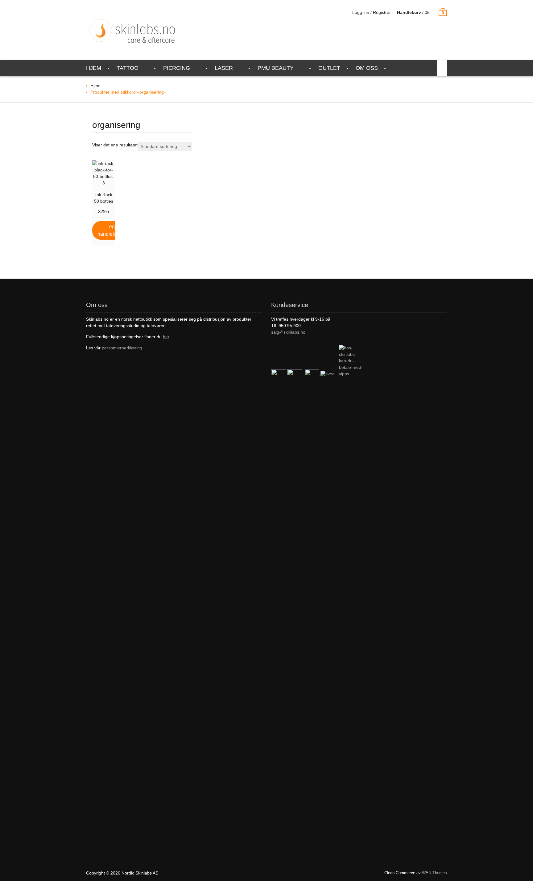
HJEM (93, 68)
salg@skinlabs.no (288, 332)
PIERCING (176, 68)
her (166, 336)
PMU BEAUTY (276, 68)
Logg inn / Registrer (371, 12)
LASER (224, 68)
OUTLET (329, 68)
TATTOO (127, 68)
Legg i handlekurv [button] (109, 230)
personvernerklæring (122, 347)
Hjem (95, 85)
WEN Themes (434, 872)
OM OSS (367, 68)
